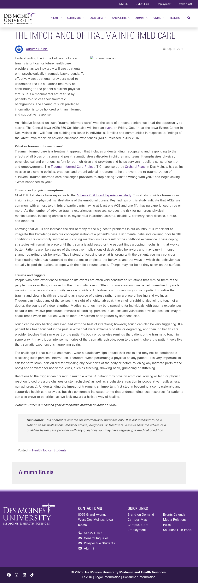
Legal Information (107, 577)
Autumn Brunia (37, 49)
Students (60, 450)
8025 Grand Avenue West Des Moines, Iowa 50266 (95, 520)
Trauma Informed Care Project (73, 167)
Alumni (88, 548)
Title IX (87, 577)
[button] (189, 18)
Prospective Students (99, 543)
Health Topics (42, 450)
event (109, 128)
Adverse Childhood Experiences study (104, 195)
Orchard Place (135, 167)
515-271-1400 (93, 533)
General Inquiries (95, 538)
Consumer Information (139, 577)
